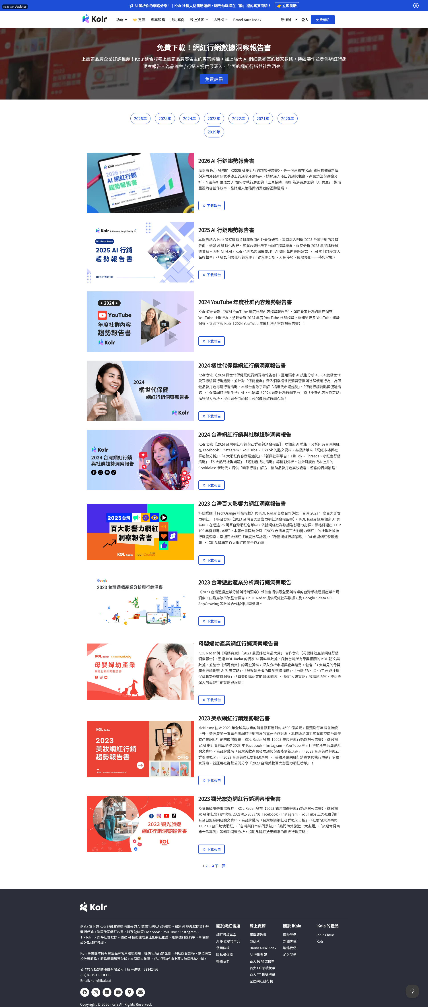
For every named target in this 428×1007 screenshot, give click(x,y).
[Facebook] (84, 992)
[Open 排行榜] (226, 19)
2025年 (164, 118)
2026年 (140, 118)
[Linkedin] (107, 992)
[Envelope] (140, 992)
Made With (8, 7)
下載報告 (213, 205)
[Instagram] (95, 992)
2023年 (214, 118)
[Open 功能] (126, 19)
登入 (305, 19)
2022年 (238, 118)
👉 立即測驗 (287, 5)
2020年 (287, 118)
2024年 (189, 118)
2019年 (214, 132)
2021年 (263, 118)
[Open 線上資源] (206, 19)
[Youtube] (118, 992)
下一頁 (220, 865)
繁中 (288, 19)
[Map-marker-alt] (129, 992)
